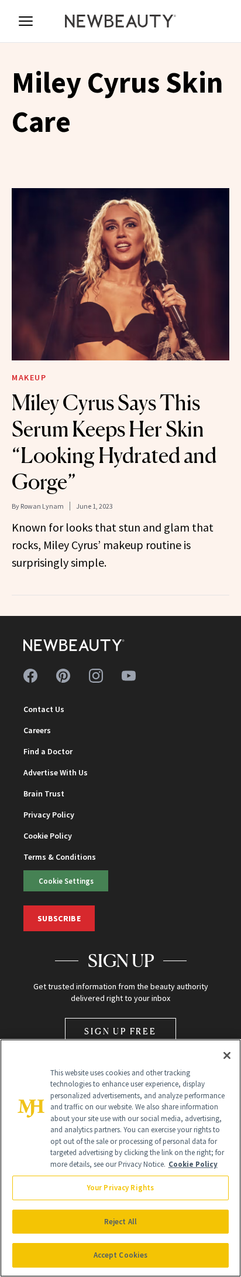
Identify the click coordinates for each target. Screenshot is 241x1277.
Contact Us (43, 709)
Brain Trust (43, 793)
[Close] (227, 1055)
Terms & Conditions (59, 857)
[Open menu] (26, 21)
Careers (37, 730)
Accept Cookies (121, 1255)
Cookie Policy (47, 835)
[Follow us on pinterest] (63, 676)
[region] (120, 1158)
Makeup (29, 377)
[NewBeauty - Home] (120, 21)
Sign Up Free (120, 1031)
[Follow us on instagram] (96, 676)
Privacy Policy (48, 814)
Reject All (120, 1222)
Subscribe (59, 918)
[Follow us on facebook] (30, 676)
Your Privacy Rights (120, 1188)
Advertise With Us (55, 772)
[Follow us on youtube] (129, 676)
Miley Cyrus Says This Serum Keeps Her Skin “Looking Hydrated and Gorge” (114, 442)
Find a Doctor (48, 751)
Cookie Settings (66, 881)
